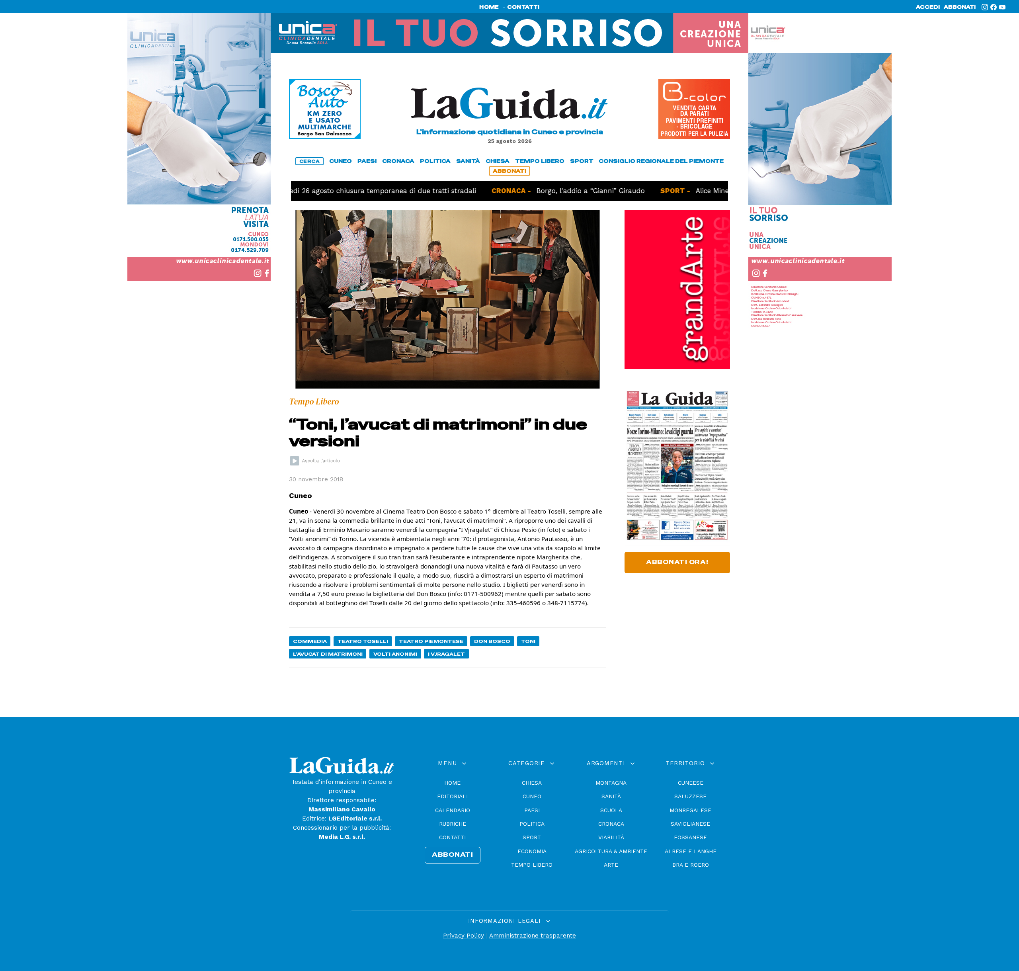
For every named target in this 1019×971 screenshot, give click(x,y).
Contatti (452, 837)
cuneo (340, 161)
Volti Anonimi (395, 654)
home (489, 7)
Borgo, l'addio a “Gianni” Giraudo (550, 191)
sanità (468, 161)
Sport (532, 837)
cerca (309, 161)
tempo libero (539, 161)
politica (435, 161)
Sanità (611, 796)
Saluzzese (690, 796)
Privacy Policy (463, 935)
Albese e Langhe (690, 851)
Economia (532, 851)
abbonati (960, 7)
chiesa (498, 161)
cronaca (398, 161)
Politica (532, 824)
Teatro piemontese (431, 641)
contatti (523, 7)
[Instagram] (985, 7)
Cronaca (611, 824)
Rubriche (452, 824)
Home (452, 783)
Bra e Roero (690, 865)
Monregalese (690, 810)
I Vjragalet (446, 654)
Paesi (532, 810)
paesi (367, 161)
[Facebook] (993, 7)
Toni (528, 641)
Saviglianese (690, 824)
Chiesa (532, 783)
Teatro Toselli (363, 641)
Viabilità (611, 837)
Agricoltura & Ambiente (611, 851)
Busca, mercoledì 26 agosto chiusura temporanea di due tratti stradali (318, 191)
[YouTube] (1002, 7)
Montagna (611, 783)
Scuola (611, 810)
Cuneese (690, 783)
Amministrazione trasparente (532, 935)
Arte (611, 865)
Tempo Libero (531, 865)
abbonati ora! (677, 562)
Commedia (310, 641)
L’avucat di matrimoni (328, 654)
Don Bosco (492, 641)
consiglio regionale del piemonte (661, 161)
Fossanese (690, 837)
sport (581, 161)
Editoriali (452, 796)
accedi (928, 7)
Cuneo (532, 796)
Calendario (452, 810)
